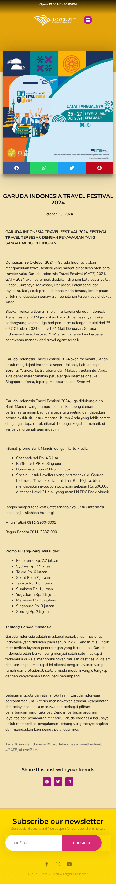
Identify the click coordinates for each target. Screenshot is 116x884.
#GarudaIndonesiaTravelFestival (74, 744)
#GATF (11, 749)
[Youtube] (69, 864)
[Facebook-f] (46, 864)
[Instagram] (58, 864)
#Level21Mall (30, 749)
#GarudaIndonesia (30, 744)
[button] (16, 168)
